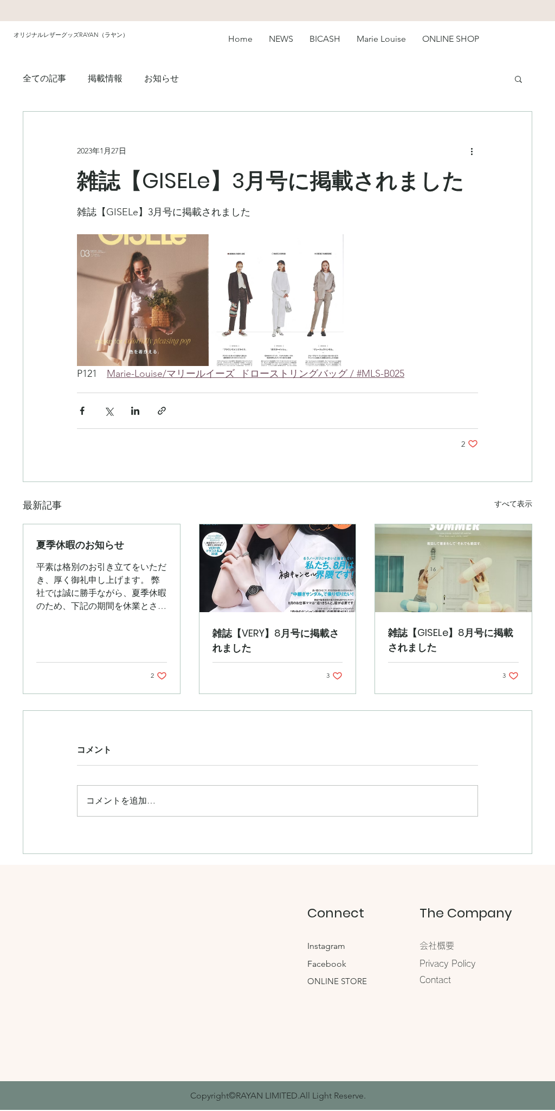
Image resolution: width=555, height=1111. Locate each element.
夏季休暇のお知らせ (80, 544)
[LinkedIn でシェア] (135, 411)
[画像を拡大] (143, 300)
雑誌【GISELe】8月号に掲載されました (450, 640)
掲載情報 (105, 78)
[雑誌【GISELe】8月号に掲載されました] (453, 568)
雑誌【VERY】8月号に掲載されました (275, 640)
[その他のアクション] (471, 150)
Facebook (326, 964)
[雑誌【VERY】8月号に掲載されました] (277, 568)
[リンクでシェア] (162, 411)
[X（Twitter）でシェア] (109, 411)
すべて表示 (513, 504)
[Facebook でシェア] (82, 411)
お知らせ (161, 78)
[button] (518, 78)
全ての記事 (44, 78)
